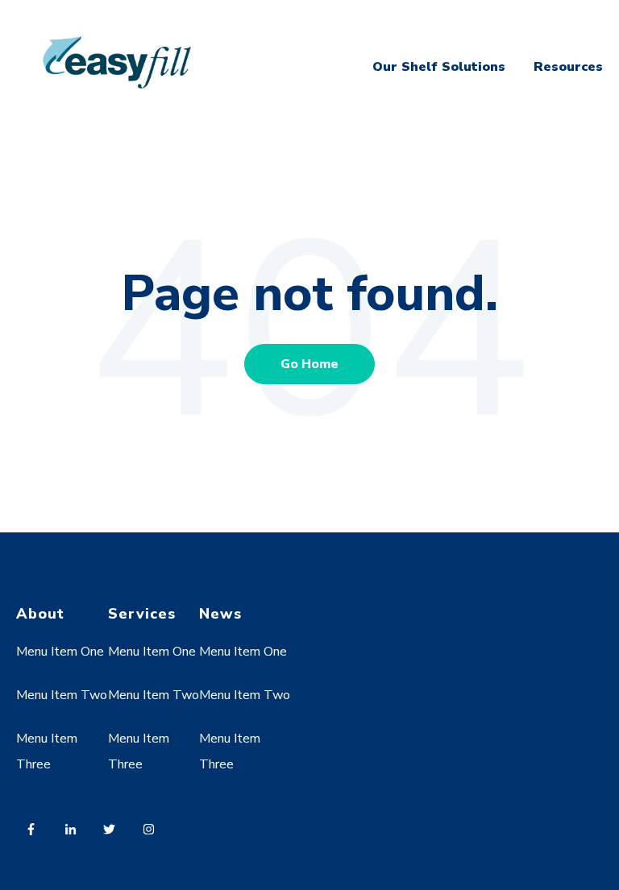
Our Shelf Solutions (438, 67)
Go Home (309, 364)
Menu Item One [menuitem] (60, 651)
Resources (568, 67)
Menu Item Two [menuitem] (61, 695)
